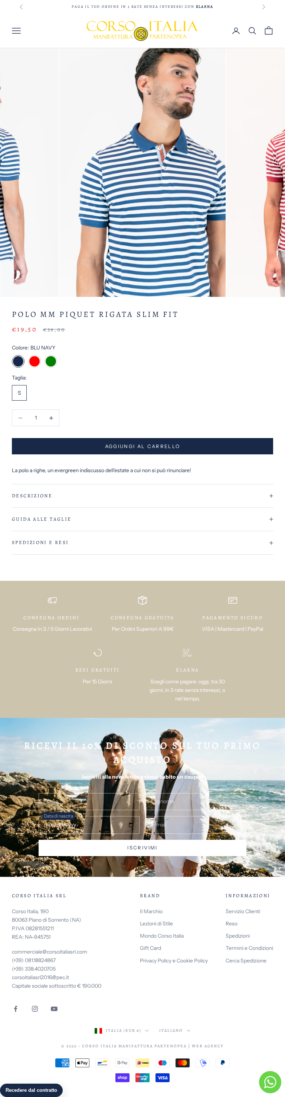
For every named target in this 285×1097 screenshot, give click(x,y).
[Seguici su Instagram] (35, 1009)
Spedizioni (238, 935)
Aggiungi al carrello (142, 446)
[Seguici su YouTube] (54, 1009)
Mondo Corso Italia (162, 935)
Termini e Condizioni (249, 948)
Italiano (171, 1030)
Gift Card (150, 948)
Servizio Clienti (243, 911)
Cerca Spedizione (246, 960)
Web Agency (208, 1046)
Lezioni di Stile (156, 923)
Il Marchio (151, 911)
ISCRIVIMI (142, 848)
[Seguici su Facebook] (15, 1009)
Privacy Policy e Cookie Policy (174, 960)
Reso (232, 923)
